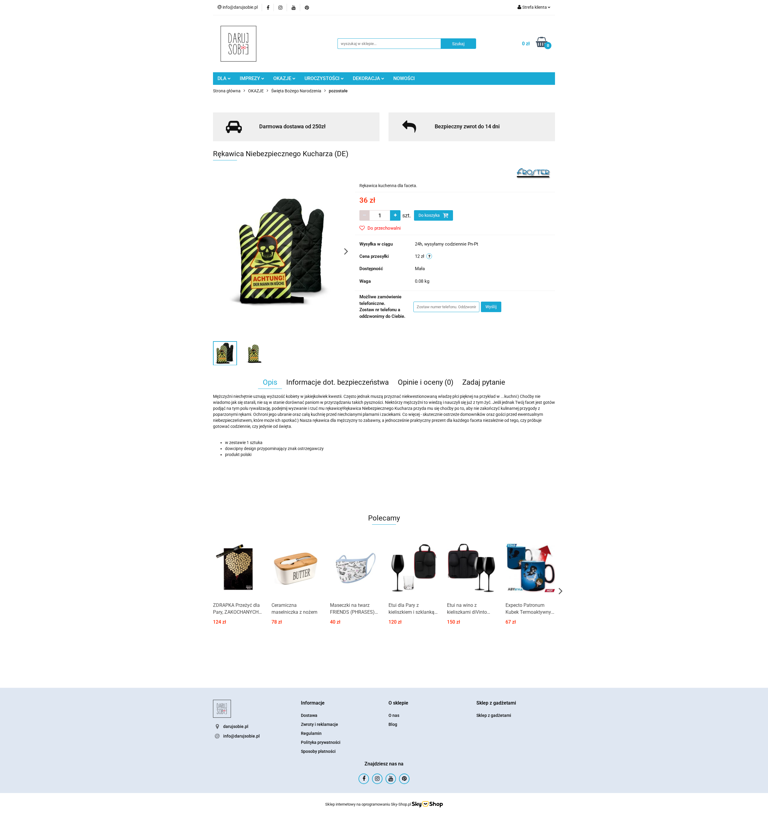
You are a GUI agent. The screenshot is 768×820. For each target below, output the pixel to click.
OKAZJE (282, 78)
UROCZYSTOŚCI (322, 78)
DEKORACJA (367, 78)
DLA (223, 78)
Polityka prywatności (320, 742)
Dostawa (309, 715)
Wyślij (491, 306)
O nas (393, 715)
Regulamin (311, 733)
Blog (392, 724)
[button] (313, 703)
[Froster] (533, 173)
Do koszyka (429, 215)
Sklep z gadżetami (493, 715)
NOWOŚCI (404, 78)
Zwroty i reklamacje (319, 724)
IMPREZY (250, 78)
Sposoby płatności (318, 751)
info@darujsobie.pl (241, 736)
